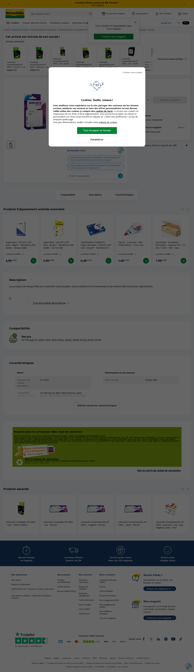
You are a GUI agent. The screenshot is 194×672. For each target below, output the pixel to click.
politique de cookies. (108, 122)
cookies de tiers (103, 111)
